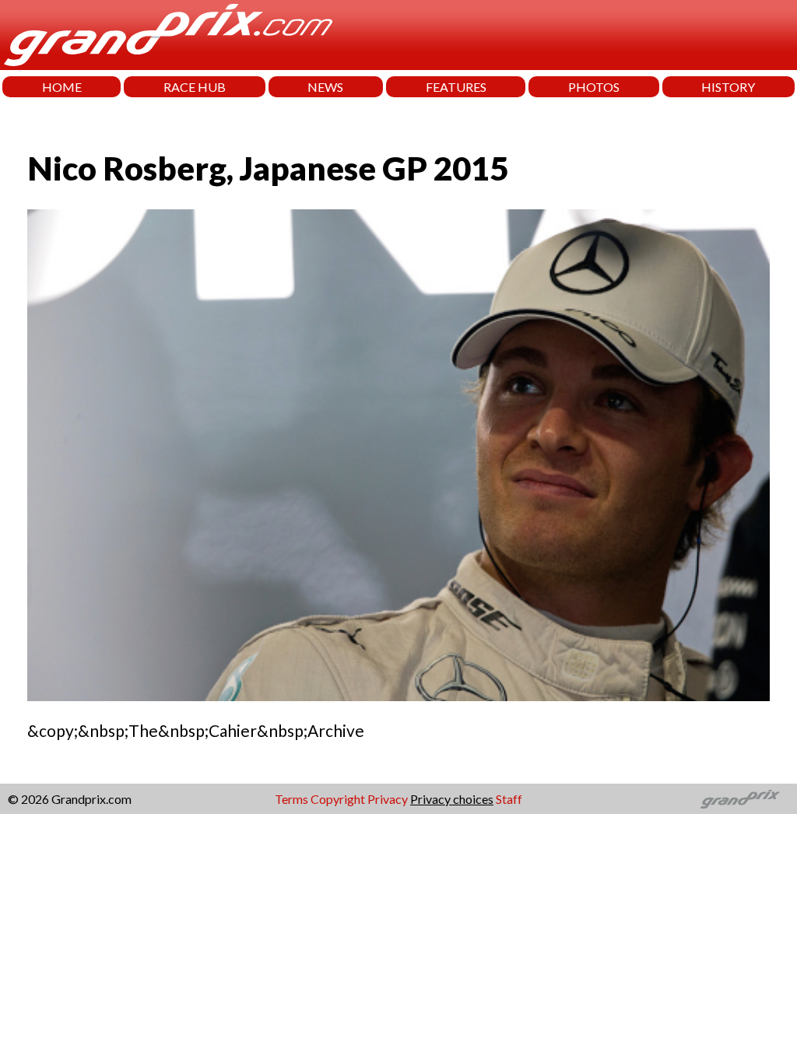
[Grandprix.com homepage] (740, 799)
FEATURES (456, 86)
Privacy (387, 798)
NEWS (325, 86)
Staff (509, 798)
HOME (62, 86)
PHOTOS (594, 86)
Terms (291, 798)
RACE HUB (194, 86)
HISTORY (728, 86)
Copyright (338, 798)
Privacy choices (451, 798)
